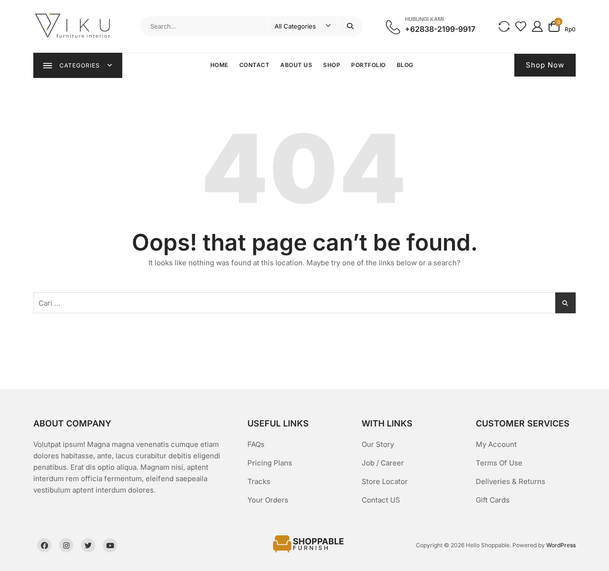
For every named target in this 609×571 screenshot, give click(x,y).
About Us (296, 64)
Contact (254, 64)
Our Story (378, 444)
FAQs (256, 444)
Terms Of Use (499, 462)
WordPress (561, 545)
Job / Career (383, 462)
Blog (405, 64)
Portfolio (368, 64)
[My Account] (537, 26)
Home (219, 64)
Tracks (258, 481)
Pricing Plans (269, 462)
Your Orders (267, 499)
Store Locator (385, 481)
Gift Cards (493, 499)
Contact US (381, 499)
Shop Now (545, 64)
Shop (331, 64)
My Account (496, 444)
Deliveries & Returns (510, 481)
